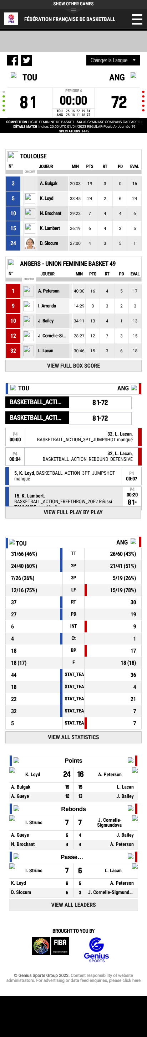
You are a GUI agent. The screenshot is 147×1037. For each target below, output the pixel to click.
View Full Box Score (73, 365)
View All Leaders (73, 904)
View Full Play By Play (73, 512)
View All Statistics (73, 737)
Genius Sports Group (96, 950)
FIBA (50, 950)
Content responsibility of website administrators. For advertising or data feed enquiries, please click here (73, 978)
